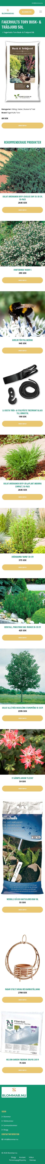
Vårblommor (8, 1121)
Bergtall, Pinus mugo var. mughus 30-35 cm (22, 627)
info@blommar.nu (37, 3)
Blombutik (27, 12)
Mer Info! (22, 125)
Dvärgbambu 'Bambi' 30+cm (22, 556)
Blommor (7, 1116)
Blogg (5, 1130)
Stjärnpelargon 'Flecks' (22, 778)
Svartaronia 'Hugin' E (23, 269)
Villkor (31, 1157)
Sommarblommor (10, 1125)
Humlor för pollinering (22, 340)
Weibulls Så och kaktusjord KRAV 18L (22, 899)
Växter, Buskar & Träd (26, 109)
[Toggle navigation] (40, 12)
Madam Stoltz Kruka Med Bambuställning (22, 989)
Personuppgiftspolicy (17, 1160)
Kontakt (22, 1157)
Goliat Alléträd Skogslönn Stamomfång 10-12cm (22, 707)
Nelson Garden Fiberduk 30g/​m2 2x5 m (22, 1059)
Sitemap (32, 1160)
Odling (14, 109)
